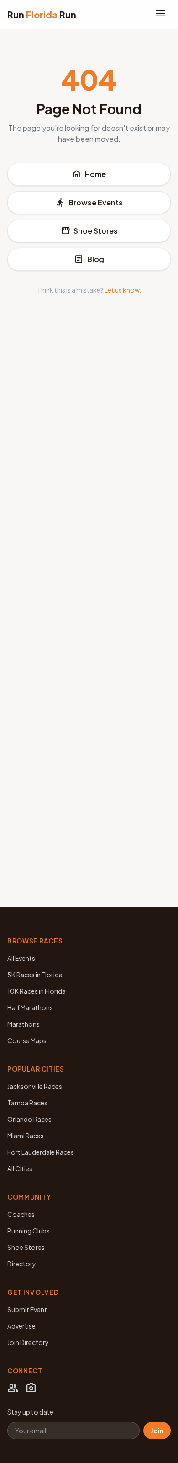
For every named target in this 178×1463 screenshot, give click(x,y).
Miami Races (25, 1135)
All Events (21, 958)
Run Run (41, 14)
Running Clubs (28, 1231)
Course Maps (27, 1040)
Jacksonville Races (34, 1086)
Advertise (21, 1326)
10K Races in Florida (36, 991)
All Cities (19, 1168)
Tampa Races (27, 1103)
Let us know (122, 290)
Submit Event (27, 1309)
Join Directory (28, 1342)
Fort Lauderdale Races (40, 1152)
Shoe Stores (89, 230)
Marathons (23, 1024)
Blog (89, 259)
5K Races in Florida (35, 974)
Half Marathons (30, 1007)
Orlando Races (29, 1119)
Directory (21, 1263)
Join (157, 1430)
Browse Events (89, 202)
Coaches (21, 1214)
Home (89, 174)
